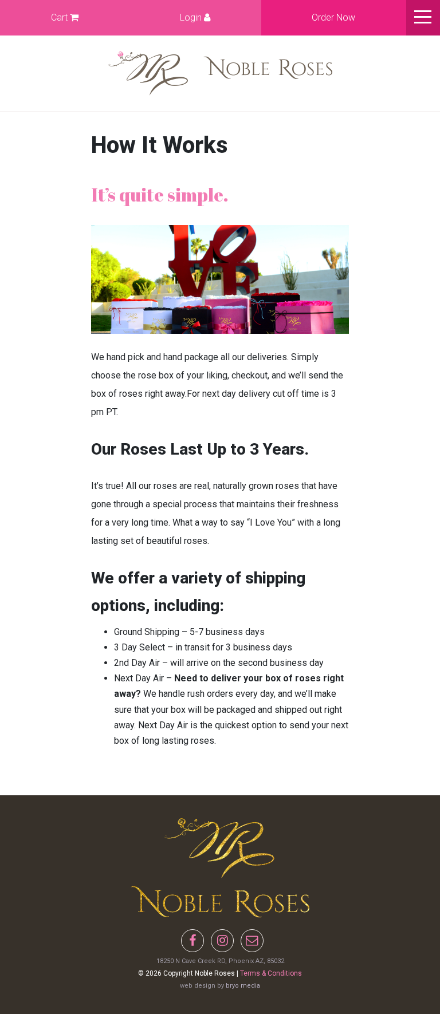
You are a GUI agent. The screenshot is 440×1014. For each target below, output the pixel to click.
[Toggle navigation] (423, 17)
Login (192, 17)
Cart (60, 17)
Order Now (333, 17)
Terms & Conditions (271, 973)
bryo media (243, 985)
